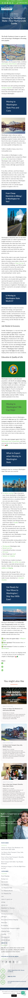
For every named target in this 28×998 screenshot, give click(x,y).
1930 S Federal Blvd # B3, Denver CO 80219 (16, 971)
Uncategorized (5, 937)
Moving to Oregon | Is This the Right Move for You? (13, 867)
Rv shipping (4, 925)
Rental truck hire (7, 548)
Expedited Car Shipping (8, 908)
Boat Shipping (5, 876)
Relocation (4, 922)
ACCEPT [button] (14, 995)
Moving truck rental (6, 914)
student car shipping (7, 568)
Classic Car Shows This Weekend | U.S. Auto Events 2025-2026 (12, 848)
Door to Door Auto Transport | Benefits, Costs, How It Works (12, 858)
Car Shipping (4, 884)
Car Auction (4, 882)
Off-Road (3, 916)
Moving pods (6, 546)
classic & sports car (6, 899)
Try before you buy (8, 493)
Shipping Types (5, 931)
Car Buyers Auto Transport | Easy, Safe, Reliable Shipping (12, 853)
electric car (4, 905)
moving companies (7, 87)
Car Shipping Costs (6, 887)
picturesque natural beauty (9, 64)
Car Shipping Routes (7, 890)
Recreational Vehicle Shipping (9, 919)
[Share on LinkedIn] (14, 670)
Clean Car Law (19, 263)
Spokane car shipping (9, 556)
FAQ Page (4, 644)
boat (14, 554)
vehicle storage (5, 940)
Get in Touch (5, 648)
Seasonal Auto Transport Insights (10, 928)
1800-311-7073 (23, 2)
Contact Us (19, 0)
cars (2, 896)
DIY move (5, 552)
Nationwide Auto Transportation (11, 441)
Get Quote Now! (6, 833)
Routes (13, 0)
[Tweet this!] (14, 666)
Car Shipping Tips (6, 893)
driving (3, 902)
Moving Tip (4, 911)
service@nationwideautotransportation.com (17, 982)
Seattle (5, 159)
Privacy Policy (20, 993)
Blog (8, 0)
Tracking (3, 934)
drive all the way (16, 562)
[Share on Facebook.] (14, 663)
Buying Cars (4, 879)
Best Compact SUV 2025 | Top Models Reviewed (12, 862)
